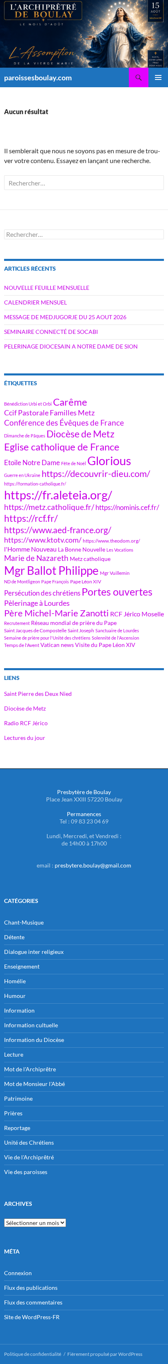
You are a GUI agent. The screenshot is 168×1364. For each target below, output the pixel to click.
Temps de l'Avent (21, 645)
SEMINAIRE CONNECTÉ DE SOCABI (51, 331)
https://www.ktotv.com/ (43, 539)
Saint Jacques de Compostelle (35, 630)
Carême (70, 402)
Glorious (109, 460)
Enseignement (22, 966)
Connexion (18, 1272)
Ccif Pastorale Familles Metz (49, 412)
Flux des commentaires (33, 1302)
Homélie (15, 981)
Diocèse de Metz (80, 433)
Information (19, 1010)
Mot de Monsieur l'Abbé (34, 1083)
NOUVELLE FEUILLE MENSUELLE (46, 287)
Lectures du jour (24, 737)
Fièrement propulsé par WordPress (104, 1354)
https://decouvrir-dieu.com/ (96, 473)
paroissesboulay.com (38, 77)
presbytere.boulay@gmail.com (93, 865)
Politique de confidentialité (32, 1354)
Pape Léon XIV (85, 581)
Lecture (13, 1054)
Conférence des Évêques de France (64, 422)
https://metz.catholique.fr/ (49, 507)
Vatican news (57, 644)
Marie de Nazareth (36, 558)
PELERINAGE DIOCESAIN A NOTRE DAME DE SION (71, 346)
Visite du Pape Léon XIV (105, 644)
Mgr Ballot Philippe (51, 570)
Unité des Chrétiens (29, 1142)
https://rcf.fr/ (31, 518)
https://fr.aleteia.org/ (58, 495)
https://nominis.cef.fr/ (127, 507)
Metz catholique (90, 558)
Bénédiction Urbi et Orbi (28, 403)
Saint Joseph (81, 630)
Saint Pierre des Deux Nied (38, 693)
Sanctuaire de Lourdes (117, 630)
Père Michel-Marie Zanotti (56, 613)
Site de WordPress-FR (32, 1316)
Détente (14, 937)
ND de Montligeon (22, 581)
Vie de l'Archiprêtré (29, 1157)
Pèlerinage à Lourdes (37, 602)
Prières (13, 1113)
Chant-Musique (24, 922)
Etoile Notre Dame (32, 462)
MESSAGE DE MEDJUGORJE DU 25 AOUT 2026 (65, 316)
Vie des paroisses (25, 1171)
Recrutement (17, 623)
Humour (15, 995)
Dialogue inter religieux (34, 951)
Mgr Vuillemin (115, 573)
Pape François (55, 581)
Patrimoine (18, 1098)
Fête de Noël (73, 463)
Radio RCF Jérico (26, 723)
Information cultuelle (31, 1025)
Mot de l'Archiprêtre (30, 1069)
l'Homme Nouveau (30, 549)
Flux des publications (30, 1287)
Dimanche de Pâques (24, 435)
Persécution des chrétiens (42, 593)
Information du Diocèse (34, 1039)
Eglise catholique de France (61, 446)
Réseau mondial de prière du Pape (74, 622)
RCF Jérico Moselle (137, 614)
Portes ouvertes (117, 591)
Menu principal (158, 77)
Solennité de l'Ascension (115, 637)
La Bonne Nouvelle (81, 549)
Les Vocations (119, 549)
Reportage (17, 1127)
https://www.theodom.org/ (111, 541)
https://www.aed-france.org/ (57, 530)
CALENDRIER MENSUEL (35, 302)
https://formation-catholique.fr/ (35, 483)
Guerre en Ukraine (22, 475)
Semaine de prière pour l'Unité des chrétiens (47, 637)
